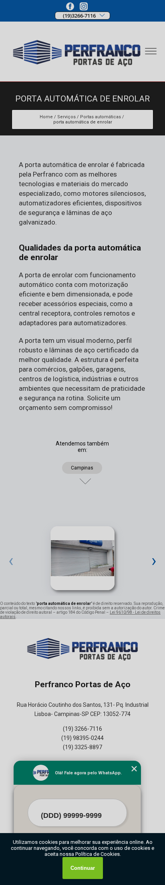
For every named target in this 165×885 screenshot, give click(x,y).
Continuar (82, 868)
